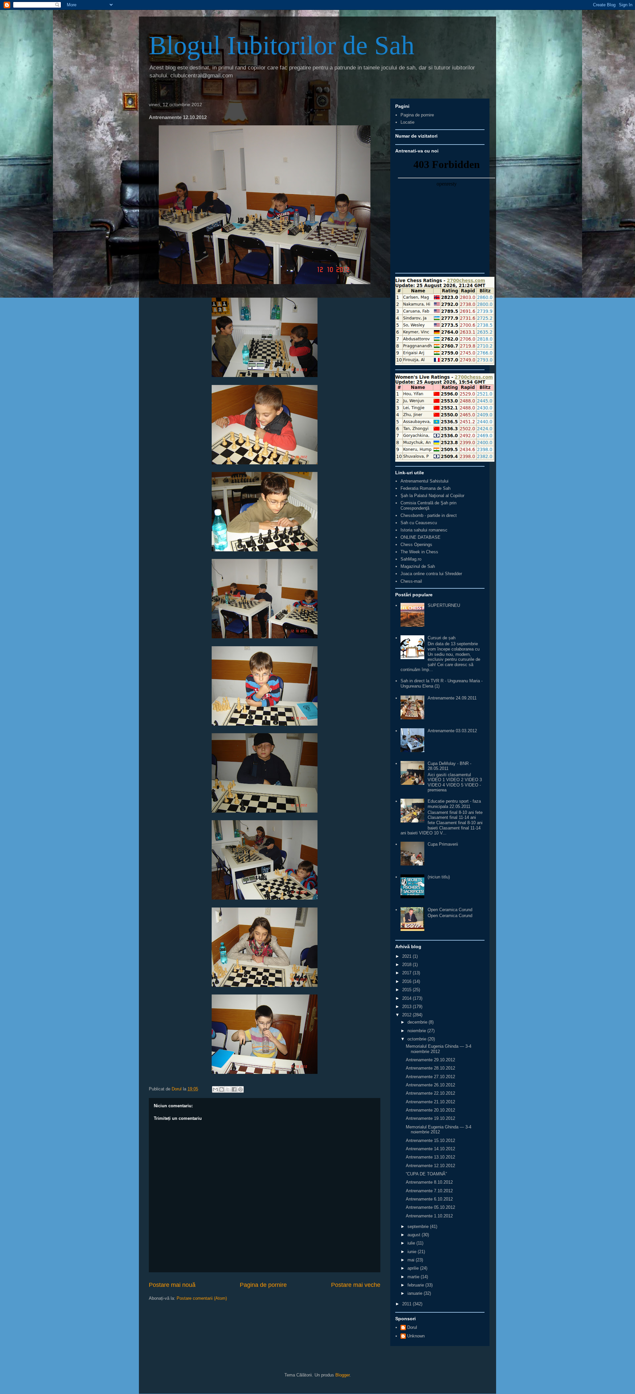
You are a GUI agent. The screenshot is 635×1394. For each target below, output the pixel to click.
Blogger (342, 1375)
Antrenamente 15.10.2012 (430, 1140)
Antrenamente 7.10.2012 (429, 1190)
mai (411, 1259)
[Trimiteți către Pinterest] (240, 1089)
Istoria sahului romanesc (424, 530)
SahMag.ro (411, 559)
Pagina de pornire (263, 1285)
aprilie (413, 1268)
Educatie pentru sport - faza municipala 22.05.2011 (454, 804)
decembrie (418, 1022)
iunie (412, 1251)
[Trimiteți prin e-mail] (215, 1089)
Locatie (407, 122)
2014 (407, 998)
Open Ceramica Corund (450, 909)
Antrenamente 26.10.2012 (430, 1084)
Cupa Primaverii (443, 844)
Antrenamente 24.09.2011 (452, 698)
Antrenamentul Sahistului (424, 481)
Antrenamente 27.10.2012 (430, 1076)
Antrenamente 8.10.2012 (429, 1182)
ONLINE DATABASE (421, 537)
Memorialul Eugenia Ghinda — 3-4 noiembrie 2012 (438, 1049)
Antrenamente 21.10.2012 (430, 1101)
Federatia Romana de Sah (425, 488)
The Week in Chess (419, 551)
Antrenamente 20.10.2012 (430, 1110)
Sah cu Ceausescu (419, 522)
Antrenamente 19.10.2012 (430, 1118)
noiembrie (417, 1030)
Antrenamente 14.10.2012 (430, 1148)
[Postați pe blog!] (221, 1089)
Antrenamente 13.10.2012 (430, 1157)
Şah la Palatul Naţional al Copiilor (432, 495)
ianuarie (415, 1293)
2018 (407, 964)
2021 (407, 956)
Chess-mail (411, 581)
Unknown (416, 1335)
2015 (407, 989)
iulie (411, 1243)
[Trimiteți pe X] (228, 1089)
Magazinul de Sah (418, 566)
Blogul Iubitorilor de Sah (281, 45)
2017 (407, 972)
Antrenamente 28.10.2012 (430, 1068)
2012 (407, 1014)
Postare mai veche (355, 1285)
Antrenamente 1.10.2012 (429, 1215)
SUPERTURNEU (444, 605)
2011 (407, 1303)
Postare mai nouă (172, 1285)
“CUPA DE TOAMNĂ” (426, 1173)
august (414, 1234)
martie (414, 1276)
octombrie (417, 1038)
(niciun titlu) (439, 876)
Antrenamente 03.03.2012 (452, 730)
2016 (407, 981)
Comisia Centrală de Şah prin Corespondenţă (428, 505)
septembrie (418, 1226)
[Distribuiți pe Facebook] (234, 1089)
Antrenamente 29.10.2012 (430, 1059)
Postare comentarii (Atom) (202, 1298)
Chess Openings (416, 544)
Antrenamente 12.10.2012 (430, 1165)
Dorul (412, 1327)
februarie (416, 1285)
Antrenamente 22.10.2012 (430, 1093)
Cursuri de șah (441, 637)
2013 (407, 1006)
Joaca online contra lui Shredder (431, 573)
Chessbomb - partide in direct (429, 515)
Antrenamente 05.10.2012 (430, 1207)
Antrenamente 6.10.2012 (429, 1199)
